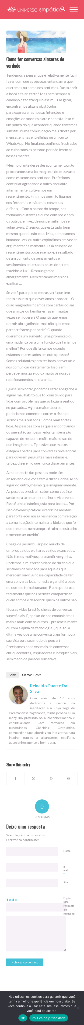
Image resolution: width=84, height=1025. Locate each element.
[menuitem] (60, 9)
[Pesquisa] (60, 9)
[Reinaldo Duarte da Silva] (18, 702)
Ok (23, 1018)
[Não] (78, 1007)
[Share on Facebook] (15, 778)
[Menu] (71, 9)
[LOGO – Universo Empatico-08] (34, 9)
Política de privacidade (49, 1018)
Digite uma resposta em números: (69, 905)
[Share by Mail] (68, 778)
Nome (66, 853)
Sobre (13, 675)
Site (65, 882)
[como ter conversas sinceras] (36, 42)
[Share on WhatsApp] (51, 778)
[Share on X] (33, 778)
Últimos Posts (31, 675)
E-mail (65, 870)
